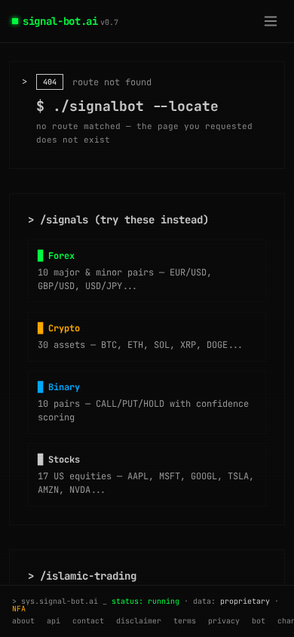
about (23, 621)
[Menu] (270, 21)
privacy (224, 621)
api (53, 621)
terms (184, 621)
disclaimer (138, 621)
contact (88, 621)
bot (258, 621)
